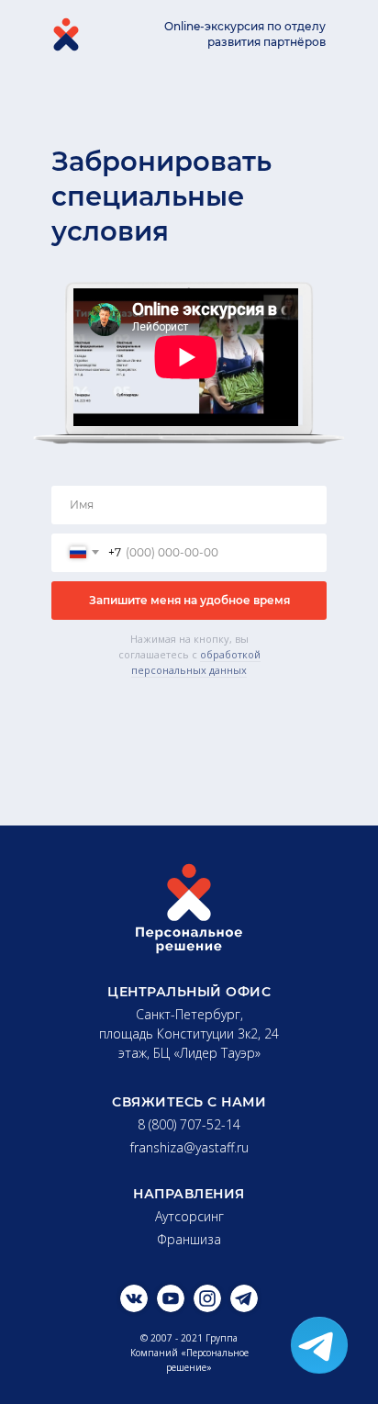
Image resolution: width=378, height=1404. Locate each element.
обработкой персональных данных (196, 662)
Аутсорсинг (189, 1216)
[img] (134, 1298)
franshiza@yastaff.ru (189, 1147)
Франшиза (189, 1239)
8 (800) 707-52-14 (189, 1124)
